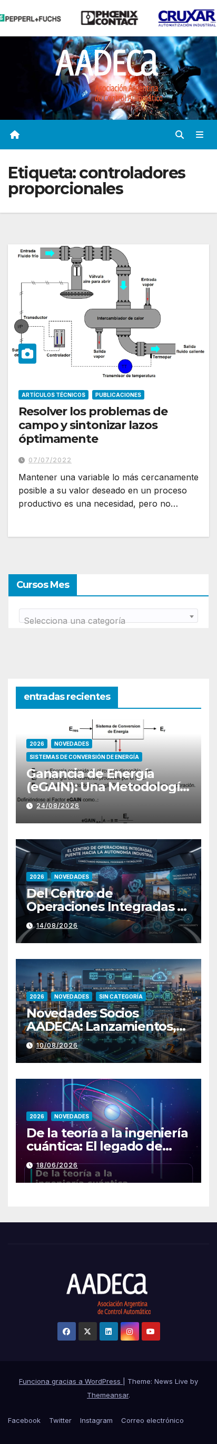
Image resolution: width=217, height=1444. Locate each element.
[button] (179, 134)
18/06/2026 (57, 1165)
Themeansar (108, 1395)
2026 (36, 743)
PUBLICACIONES (118, 395)
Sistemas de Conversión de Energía (84, 757)
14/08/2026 (57, 925)
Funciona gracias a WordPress (71, 1381)
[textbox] (108, 620)
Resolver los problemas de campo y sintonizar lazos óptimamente (92, 425)
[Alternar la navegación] (200, 135)
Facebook (24, 1420)
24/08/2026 (58, 806)
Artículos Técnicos (53, 395)
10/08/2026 (57, 1045)
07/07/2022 (50, 460)
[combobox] (108, 616)
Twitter (60, 1420)
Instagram (96, 1420)
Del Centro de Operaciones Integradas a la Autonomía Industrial (105, 906)
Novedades (71, 743)
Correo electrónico (152, 1420)
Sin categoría (121, 996)
